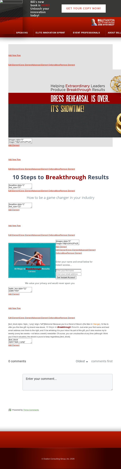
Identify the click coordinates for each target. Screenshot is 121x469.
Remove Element (67, 64)
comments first (102, 361)
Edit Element (13, 64)
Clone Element (25, 64)
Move (57, 64)
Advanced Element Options (43, 64)
